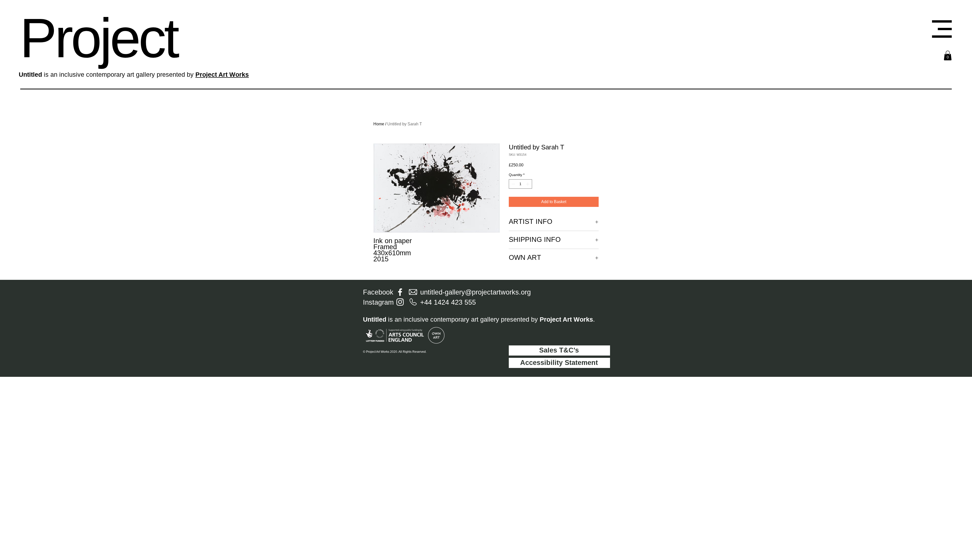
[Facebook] (400, 292)
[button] (942, 29)
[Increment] (528, 184)
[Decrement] (513, 184)
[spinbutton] (520, 184)
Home (378, 124)
